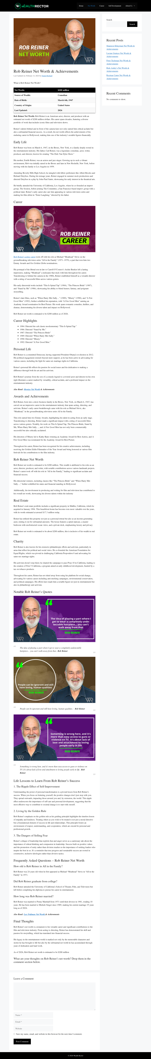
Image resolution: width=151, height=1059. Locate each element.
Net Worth (91, 6)
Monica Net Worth (32, 389)
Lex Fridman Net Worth (34, 914)
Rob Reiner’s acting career (25, 256)
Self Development (115, 6)
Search (109, 19)
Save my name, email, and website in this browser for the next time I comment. (49, 1033)
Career (101, 6)
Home (81, 6)
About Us (128, 6)
